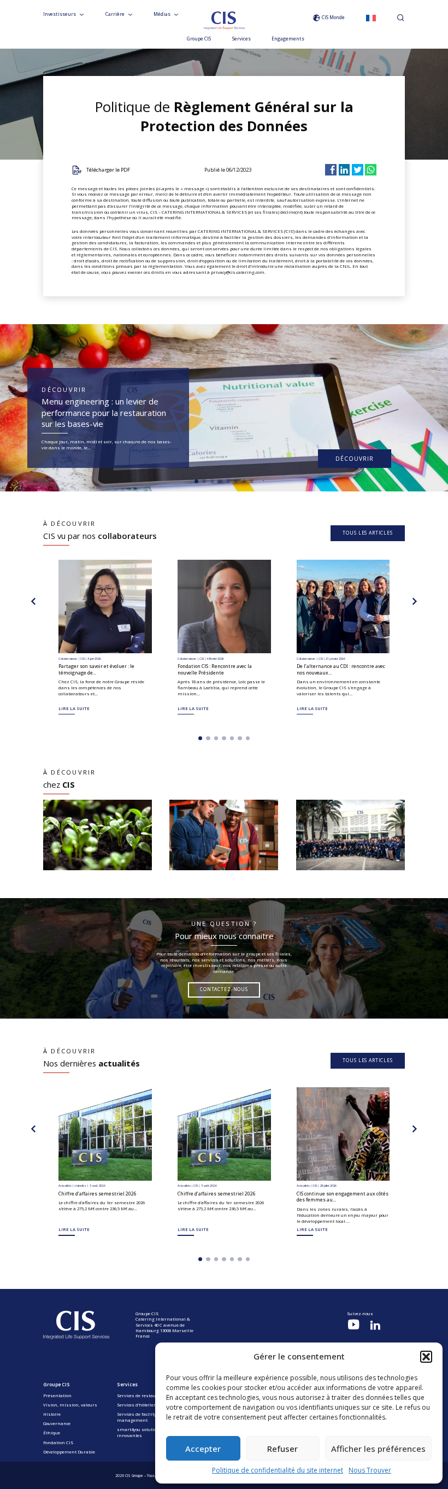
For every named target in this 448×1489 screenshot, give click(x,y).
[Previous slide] (33, 601)
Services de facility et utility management (146, 1417)
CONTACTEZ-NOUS (224, 989)
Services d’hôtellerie (138, 1405)
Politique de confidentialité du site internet (277, 1470)
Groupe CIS (199, 39)
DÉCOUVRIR (354, 458)
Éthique (51, 1432)
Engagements (288, 39)
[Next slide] (414, 601)
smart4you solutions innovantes (139, 1432)
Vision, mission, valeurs (70, 1405)
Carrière (115, 14)
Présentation (57, 1395)
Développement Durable (69, 1452)
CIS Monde (333, 17)
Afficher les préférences (378, 1448)
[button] (426, 1356)
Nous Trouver (370, 1470)
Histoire (52, 1414)
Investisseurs (59, 14)
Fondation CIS (58, 1442)
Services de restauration (143, 1395)
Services (241, 39)
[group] (97, 835)
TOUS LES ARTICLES (368, 533)
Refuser (282, 1448)
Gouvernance (56, 1423)
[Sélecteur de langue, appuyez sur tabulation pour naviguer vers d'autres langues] (371, 18)
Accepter (203, 1448)
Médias (162, 14)
